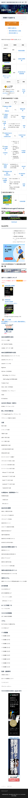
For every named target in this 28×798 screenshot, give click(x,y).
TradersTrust (7, 136)
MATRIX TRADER (9, 301)
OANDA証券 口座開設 (10, 285)
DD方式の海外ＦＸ (13, 33)
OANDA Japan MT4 (14, 737)
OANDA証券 (7, 62)
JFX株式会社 (7, 299)
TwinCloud (14, 222)
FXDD (5, 182)
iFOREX (7, 204)
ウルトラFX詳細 (23, 91)
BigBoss (7, 111)
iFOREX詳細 (22, 201)
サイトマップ (4, 791)
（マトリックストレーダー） (10, 303)
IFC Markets (7, 175)
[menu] (26, 2)
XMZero (6, 117)
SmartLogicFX (14, 216)
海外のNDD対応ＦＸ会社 (15, 30)
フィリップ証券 (7, 319)
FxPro (5, 167)
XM (4, 127)
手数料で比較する (12, 28)
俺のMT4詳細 (21, 50)
